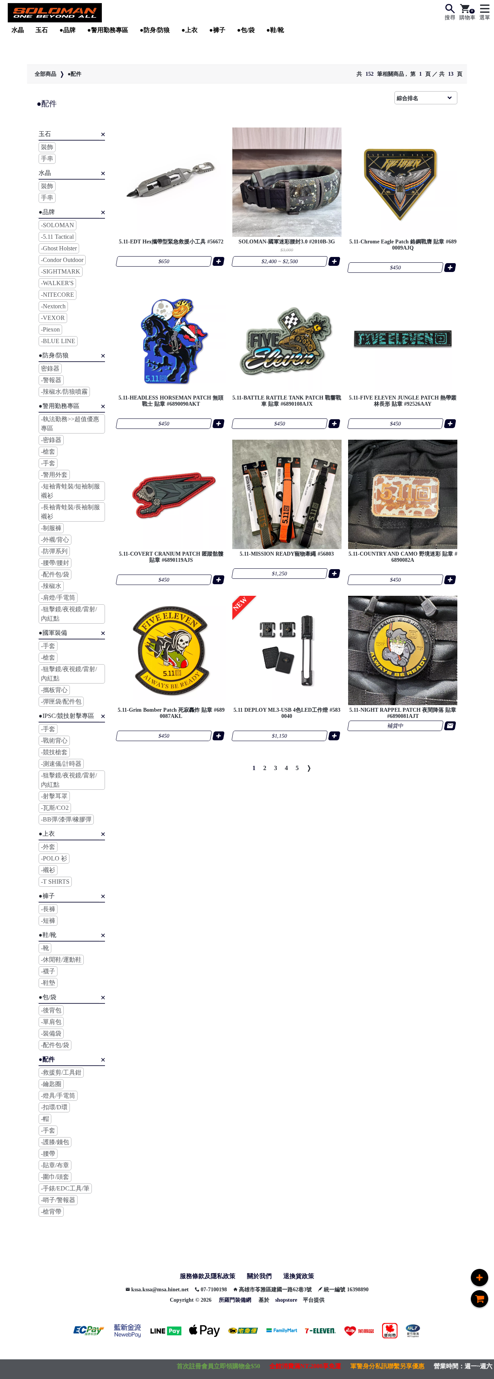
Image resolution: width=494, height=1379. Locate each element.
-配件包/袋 (55, 574)
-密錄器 (51, 440)
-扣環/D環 (54, 1107)
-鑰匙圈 (51, 1084)
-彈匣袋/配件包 (61, 701)
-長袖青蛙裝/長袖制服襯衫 (70, 512)
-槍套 (48, 451)
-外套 (48, 846)
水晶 (18, 30)
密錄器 (50, 368)
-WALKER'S (57, 283)
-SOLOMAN (57, 225)
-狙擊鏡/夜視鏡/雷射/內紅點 (69, 614)
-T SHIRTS (55, 881)
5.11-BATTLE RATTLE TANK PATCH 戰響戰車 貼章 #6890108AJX (286, 401)
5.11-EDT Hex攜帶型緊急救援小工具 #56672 (171, 242)
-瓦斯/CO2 (55, 807)
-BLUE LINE (58, 341)
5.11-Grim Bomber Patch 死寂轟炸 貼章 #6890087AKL (171, 713)
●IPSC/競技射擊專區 (66, 715)
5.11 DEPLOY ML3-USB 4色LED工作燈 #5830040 (286, 713)
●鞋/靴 (275, 30)
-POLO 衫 (54, 858)
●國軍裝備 (53, 632)
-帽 (45, 1118)
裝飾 (47, 147)
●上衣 (189, 30)
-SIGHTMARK (60, 271)
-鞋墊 (48, 982)
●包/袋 (246, 30)
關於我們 (259, 1276)
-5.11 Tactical (57, 236)
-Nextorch (53, 306)
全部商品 (45, 74)
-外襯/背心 (55, 539)
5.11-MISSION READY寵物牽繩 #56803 (287, 554)
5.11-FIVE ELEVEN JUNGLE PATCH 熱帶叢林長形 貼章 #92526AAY (403, 401)
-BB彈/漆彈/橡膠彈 (66, 819)
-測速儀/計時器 (61, 763)
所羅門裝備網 (235, 1300)
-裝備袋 (51, 1033)
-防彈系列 (54, 551)
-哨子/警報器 (58, 1200)
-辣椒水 (51, 586)
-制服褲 (51, 528)
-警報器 (51, 380)
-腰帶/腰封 (55, 562)
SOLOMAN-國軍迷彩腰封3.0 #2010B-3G (287, 242)
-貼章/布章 (55, 1165)
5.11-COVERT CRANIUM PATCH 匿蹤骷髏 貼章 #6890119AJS (171, 557)
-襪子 (48, 971)
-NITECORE (57, 294)
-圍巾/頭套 (55, 1176)
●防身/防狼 (155, 30)
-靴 (45, 948)
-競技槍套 (54, 752)
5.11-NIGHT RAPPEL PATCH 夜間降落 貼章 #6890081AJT (402, 713)
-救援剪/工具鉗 (61, 1072)
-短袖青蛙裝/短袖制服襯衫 (70, 491)
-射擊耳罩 (54, 796)
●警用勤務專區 (107, 30)
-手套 (48, 463)
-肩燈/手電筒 (58, 597)
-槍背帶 (51, 1211)
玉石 (42, 30)
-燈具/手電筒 (58, 1095)
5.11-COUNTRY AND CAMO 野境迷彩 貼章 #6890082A (403, 557)
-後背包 (51, 1010)
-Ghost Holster (59, 248)
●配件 (74, 74)
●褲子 (217, 30)
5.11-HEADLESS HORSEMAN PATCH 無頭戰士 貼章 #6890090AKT (170, 401)
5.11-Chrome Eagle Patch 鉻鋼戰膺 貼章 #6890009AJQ (403, 245)
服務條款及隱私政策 (207, 1276)
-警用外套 (54, 474)
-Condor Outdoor (62, 260)
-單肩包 (51, 1022)
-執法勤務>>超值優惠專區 (70, 424)
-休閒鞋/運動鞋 (61, 959)
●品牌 (67, 30)
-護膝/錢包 (55, 1142)
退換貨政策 (298, 1276)
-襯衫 (48, 870)
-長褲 (48, 909)
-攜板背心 (54, 690)
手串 (47, 158)
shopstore (286, 1300)
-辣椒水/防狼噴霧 (64, 391)
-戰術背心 (54, 740)
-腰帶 (48, 1153)
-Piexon (50, 329)
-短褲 (48, 920)
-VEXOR (53, 318)
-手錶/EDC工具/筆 (65, 1188)
